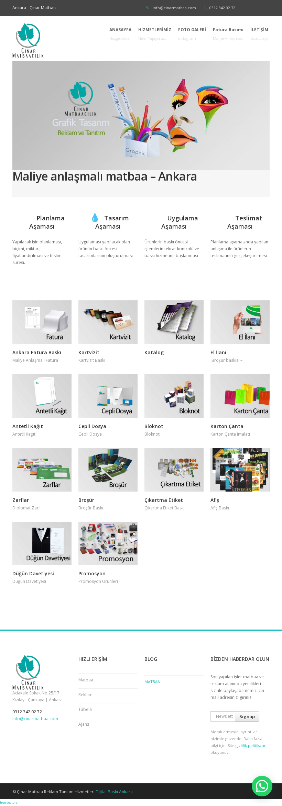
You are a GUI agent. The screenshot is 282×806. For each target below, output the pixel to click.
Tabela (85, 709)
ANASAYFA (120, 34)
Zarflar (20, 500)
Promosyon (92, 573)
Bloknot (153, 426)
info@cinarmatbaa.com (174, 7)
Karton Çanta (226, 426)
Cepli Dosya (92, 426)
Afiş (214, 500)
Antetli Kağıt (27, 426)
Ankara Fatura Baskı (36, 352)
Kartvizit (88, 352)
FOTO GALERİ (192, 34)
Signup (247, 716)
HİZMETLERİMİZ (154, 34)
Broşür (86, 500)
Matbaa (85, 680)
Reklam (85, 695)
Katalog (154, 352)
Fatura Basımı (228, 34)
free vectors (9, 802)
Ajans (83, 724)
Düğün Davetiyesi (33, 573)
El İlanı (218, 352)
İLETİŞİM (260, 34)
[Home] (53, 40)
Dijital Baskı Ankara (114, 792)
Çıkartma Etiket (163, 500)
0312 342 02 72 (222, 7)
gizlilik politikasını (252, 745)
